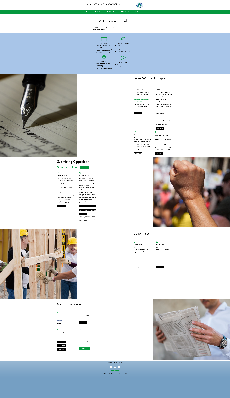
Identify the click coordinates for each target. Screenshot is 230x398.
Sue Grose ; (159, 124)
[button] (138, 153)
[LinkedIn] (119, 367)
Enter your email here (83, 341)
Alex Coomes (163, 117)
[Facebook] (111, 367)
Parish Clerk (164, 124)
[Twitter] (115, 367)
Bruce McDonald (160, 115)
